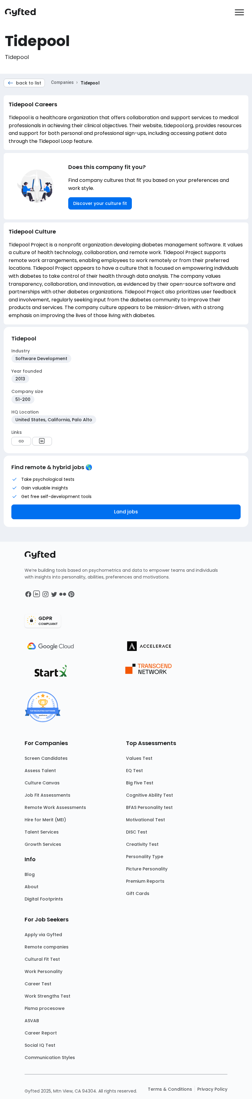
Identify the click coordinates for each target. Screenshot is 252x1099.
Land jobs (126, 511)
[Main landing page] (23, 12)
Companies (62, 82)
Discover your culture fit (100, 203)
